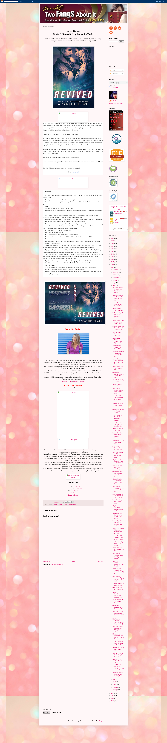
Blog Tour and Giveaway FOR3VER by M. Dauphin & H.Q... (118, 621)
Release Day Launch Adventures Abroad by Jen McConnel (118, 530)
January (115, 690)
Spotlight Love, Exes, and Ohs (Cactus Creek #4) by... (118, 571)
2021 (112, 251)
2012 (112, 698)
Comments (114, 73)
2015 (112, 267)
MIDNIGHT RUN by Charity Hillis (117, 588)
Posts (113, 70)
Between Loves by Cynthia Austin (117, 385)
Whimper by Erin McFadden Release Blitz (118, 549)
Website (75, 381)
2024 (112, 243)
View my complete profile (116, 103)
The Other (116, 212)
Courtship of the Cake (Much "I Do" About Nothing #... (117, 661)
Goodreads (76, 172)
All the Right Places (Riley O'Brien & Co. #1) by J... (117, 643)
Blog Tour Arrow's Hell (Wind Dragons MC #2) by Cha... (117, 508)
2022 (112, 249)
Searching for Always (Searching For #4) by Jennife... (117, 340)
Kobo (73, 493)
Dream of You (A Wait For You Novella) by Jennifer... (117, 417)
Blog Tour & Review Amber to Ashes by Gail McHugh (118, 461)
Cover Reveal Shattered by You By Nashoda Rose (118, 607)
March (115, 684)
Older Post (100, 561)
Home (73, 561)
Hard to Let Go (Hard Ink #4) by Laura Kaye (117, 333)
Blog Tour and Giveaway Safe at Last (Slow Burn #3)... (118, 489)
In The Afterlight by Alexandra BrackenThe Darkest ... (118, 315)
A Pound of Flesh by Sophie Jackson (118, 584)
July (114, 283)
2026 (112, 238)
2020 (112, 254)
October (115, 275)
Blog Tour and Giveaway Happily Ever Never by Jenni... (118, 578)
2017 (112, 262)
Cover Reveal (55, 504)
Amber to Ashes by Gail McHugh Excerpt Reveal (117, 601)
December (116, 269)
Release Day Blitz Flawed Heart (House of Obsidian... (117, 435)
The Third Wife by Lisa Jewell (117, 429)
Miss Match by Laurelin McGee (117, 309)
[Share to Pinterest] (73, 502)
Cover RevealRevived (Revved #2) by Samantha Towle (117, 594)
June (114, 285)
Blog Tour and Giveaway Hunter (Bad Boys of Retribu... (118, 556)
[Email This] (66, 502)
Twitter (70, 381)
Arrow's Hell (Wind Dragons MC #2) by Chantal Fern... (118, 537)
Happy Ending (115, 220)
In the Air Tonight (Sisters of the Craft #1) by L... (117, 674)
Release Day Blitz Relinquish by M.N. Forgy (117, 467)
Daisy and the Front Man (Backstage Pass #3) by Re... (117, 495)
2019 (112, 257)
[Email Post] (62, 502)
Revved (65, 504)
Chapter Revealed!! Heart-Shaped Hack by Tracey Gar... (117, 481)
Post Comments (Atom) (56, 564)
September (116, 277)
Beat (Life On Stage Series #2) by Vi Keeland (118, 543)
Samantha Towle (72, 504)
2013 (112, 696)
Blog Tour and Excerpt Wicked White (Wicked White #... (117, 391)
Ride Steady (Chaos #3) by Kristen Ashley (117, 368)
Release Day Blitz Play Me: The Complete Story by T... (117, 523)
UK (80, 487)
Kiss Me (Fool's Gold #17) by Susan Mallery (117, 347)
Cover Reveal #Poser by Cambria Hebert (118, 411)
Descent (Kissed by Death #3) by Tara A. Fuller (118, 654)
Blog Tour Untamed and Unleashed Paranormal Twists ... (118, 613)
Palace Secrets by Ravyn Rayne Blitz (117, 501)
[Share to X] (70, 502)
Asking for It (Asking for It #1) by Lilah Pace (118, 668)
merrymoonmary (86, 721)
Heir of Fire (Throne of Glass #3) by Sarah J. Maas (118, 322)
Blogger (101, 721)
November (116, 272)
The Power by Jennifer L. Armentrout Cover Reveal (118, 563)
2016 (112, 265)
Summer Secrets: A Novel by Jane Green (117, 405)
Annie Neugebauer (118, 213)
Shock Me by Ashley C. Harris (118, 380)
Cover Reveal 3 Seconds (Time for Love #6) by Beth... (118, 374)
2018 (112, 259)
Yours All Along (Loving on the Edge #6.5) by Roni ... (117, 515)
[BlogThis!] (68, 502)
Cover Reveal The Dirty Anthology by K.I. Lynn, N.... (117, 398)
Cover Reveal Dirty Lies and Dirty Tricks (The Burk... (117, 474)
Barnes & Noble (73, 495)
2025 (112, 241)
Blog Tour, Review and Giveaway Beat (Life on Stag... (117, 454)
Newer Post (46, 561)
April (114, 682)
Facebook (64, 381)
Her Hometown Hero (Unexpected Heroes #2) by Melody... (118, 354)
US (77, 487)
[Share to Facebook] (71, 502)
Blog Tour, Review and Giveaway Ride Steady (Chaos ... (117, 290)
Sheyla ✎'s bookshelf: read (118, 207)
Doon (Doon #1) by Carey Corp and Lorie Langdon (117, 424)
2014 (112, 693)
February (115, 687)
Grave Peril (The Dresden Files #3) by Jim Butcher (118, 447)
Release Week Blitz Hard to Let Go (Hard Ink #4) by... (117, 297)
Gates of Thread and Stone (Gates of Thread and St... (118, 327)
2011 (112, 701)
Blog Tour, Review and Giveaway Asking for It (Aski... (117, 629)
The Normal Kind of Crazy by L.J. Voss (118, 649)
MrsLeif (113, 101)
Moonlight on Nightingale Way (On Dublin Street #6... (118, 636)
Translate (115, 87)
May (114, 679)
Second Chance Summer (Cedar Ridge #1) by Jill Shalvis (117, 361)
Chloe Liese (117, 222)
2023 (112, 246)
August (115, 280)
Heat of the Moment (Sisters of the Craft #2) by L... (118, 304)
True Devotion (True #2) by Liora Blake (118, 442)
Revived (61, 504)
